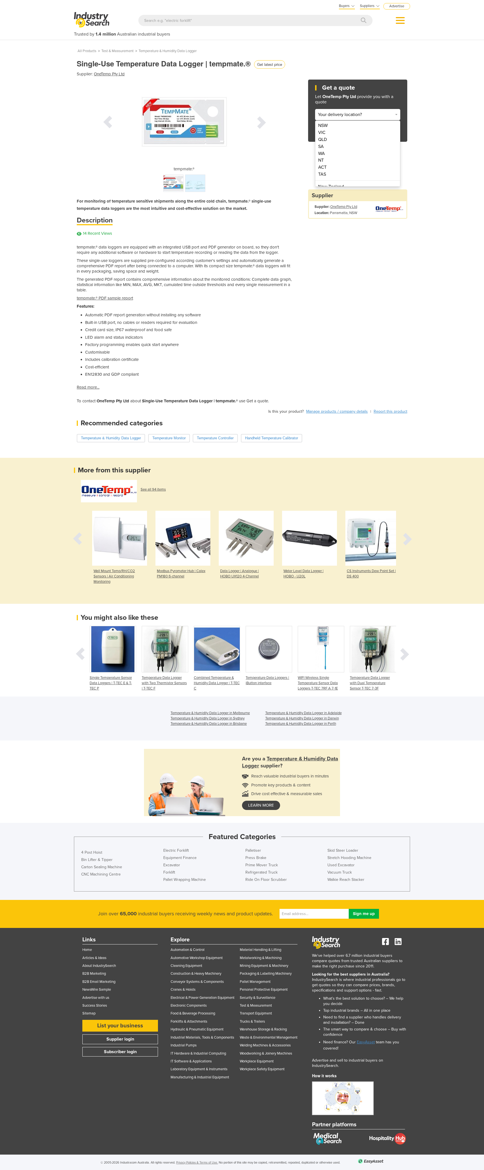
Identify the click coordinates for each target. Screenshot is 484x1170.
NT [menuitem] (321, 160)
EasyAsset (366, 1042)
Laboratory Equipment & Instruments (199, 1069)
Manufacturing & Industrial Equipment (200, 1077)
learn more (261, 805)
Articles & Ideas (94, 958)
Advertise (396, 6)
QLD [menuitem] (322, 139)
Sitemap (89, 1013)
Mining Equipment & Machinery (264, 966)
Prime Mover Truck (261, 865)
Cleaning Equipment (186, 966)
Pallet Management (255, 981)
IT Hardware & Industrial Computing (198, 1053)
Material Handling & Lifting (260, 950)
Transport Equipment (256, 1013)
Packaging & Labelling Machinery (266, 973)
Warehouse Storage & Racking (263, 1029)
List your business (120, 1025)
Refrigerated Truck (261, 872)
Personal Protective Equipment (264, 989)
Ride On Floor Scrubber (266, 879)
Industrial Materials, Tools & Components (202, 1037)
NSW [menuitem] (323, 125)
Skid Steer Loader (342, 850)
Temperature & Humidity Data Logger (168, 51)
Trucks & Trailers (252, 1021)
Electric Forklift (176, 850)
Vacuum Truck (339, 872)
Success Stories (94, 1005)
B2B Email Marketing (98, 981)
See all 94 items (153, 489)
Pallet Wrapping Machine (184, 879)
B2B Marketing (94, 973)
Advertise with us (95, 997)
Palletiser (253, 850)
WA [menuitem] (321, 153)
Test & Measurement (117, 51)
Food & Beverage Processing (193, 1013)
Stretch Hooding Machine (349, 857)
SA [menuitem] (321, 146)
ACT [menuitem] (322, 167)
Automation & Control (187, 950)
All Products (87, 51)
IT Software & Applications (191, 1061)
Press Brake (255, 857)
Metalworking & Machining (260, 958)
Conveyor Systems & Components (197, 981)
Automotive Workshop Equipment (197, 958)
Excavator (171, 865)
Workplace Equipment (257, 1061)
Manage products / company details (337, 411)
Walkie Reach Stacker (345, 879)
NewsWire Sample (96, 989)
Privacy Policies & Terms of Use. (197, 1162)
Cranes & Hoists (183, 989)
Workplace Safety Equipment (262, 1069)
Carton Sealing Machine (101, 867)
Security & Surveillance (257, 997)
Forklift (169, 872)
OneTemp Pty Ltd (109, 73)
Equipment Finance (180, 857)
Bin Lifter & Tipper (97, 859)
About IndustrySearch (99, 966)
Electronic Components (189, 1005)
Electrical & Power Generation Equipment (202, 997)
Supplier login (120, 1039)
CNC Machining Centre (101, 874)
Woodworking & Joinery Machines (266, 1053)
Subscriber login (120, 1052)
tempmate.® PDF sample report (105, 298)
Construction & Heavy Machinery (196, 973)
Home (87, 950)
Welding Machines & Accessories (265, 1045)
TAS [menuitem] (322, 174)
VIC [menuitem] (321, 132)
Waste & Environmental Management (268, 1037)
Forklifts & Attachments (189, 1021)
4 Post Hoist (91, 852)
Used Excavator (341, 865)
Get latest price (269, 64)
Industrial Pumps (184, 1045)
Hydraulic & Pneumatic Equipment (197, 1029)
